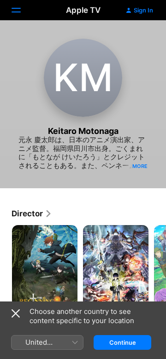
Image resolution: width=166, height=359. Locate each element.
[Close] (16, 313)
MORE (140, 166)
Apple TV (83, 10)
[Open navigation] (22, 10)
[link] (32, 213)
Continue (122, 342)
